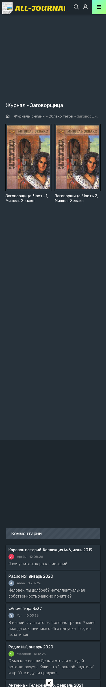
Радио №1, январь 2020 (30, 576)
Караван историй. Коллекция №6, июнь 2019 (50, 550)
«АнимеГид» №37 (25, 608)
